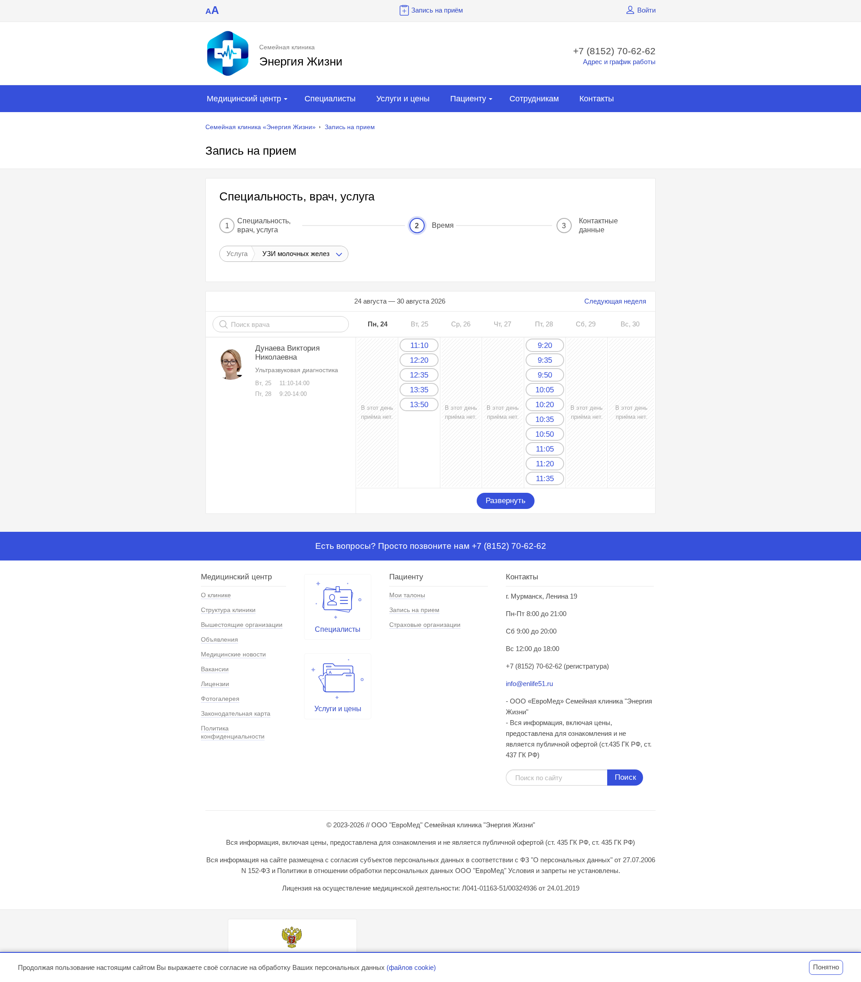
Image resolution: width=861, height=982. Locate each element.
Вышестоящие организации (242, 624)
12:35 (419, 375)
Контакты (596, 98)
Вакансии (215, 669)
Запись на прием (350, 126)
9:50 (545, 375)
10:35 (544, 419)
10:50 (544, 434)
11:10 (419, 345)
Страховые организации (425, 624)
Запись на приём (437, 10)
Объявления (219, 639)
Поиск (625, 777)
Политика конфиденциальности (233, 732)
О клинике (216, 595)
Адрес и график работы (619, 61)
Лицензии (215, 683)
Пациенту (468, 98)
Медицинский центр (244, 98)
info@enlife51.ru (529, 683)
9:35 (545, 360)
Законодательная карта (235, 713)
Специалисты (330, 98)
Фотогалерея (220, 698)
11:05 (545, 449)
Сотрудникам (534, 98)
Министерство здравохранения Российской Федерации (292, 958)
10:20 (544, 404)
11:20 (545, 464)
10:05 (544, 390)
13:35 (419, 390)
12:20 (419, 360)
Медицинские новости (233, 654)
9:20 (545, 345)
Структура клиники (228, 609)
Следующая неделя (615, 301)
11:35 (545, 478)
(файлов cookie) (411, 967)
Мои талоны (407, 595)
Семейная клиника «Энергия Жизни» (260, 126)
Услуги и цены (403, 98)
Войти (646, 10)
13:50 (419, 404)
